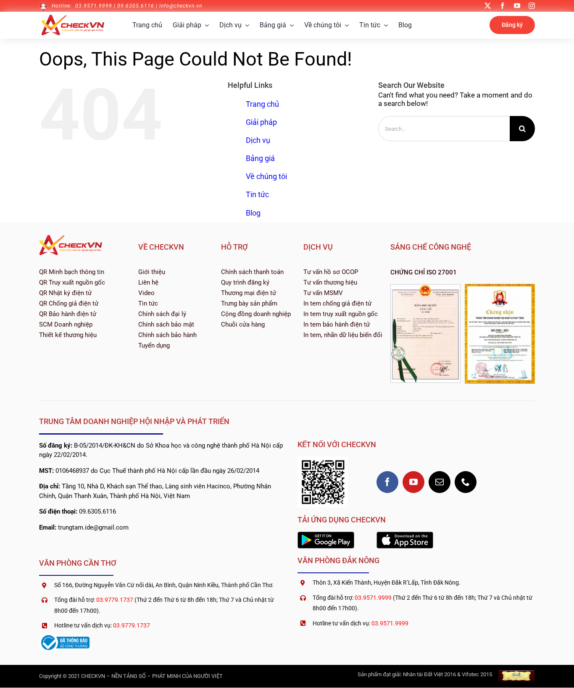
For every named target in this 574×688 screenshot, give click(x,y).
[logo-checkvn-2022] (72, 18)
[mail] (439, 482)
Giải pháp (261, 122)
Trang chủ (262, 104)
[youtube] (517, 6)
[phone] (466, 482)
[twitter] (487, 6)
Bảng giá (260, 158)
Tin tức (257, 194)
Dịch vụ (258, 140)
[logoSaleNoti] (64, 636)
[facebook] (502, 6)
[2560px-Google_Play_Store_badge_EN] (326, 535)
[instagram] (532, 6)
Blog (253, 212)
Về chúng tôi (266, 176)
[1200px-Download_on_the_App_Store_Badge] (405, 535)
